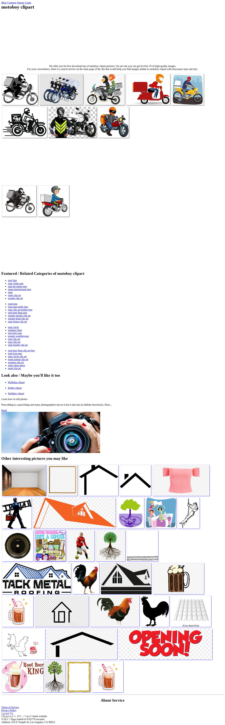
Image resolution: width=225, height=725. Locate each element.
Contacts (11, 2)
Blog (3, 2)
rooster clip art (15, 298)
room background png (19, 289)
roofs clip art (14, 368)
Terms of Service (10, 707)
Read (4, 410)
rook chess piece (16, 365)
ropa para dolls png (18, 306)
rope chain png (15, 283)
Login (28, 2)
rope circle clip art (17, 356)
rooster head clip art (18, 318)
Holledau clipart (16, 382)
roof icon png (15, 353)
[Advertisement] (112, 37)
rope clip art (14, 342)
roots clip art (14, 295)
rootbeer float (15, 330)
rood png (12, 303)
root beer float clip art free (21, 350)
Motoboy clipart (10, 100)
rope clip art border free (20, 309)
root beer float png (17, 312)
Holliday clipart (16, 393)
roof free (12, 280)
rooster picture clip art (19, 315)
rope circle (13, 327)
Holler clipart (15, 388)
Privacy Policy (8, 710)
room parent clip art (18, 359)
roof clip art (14, 339)
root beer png (15, 333)
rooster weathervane (18, 336)
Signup (20, 2)
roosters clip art (16, 362)
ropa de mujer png (17, 286)
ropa (10, 292)
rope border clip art (18, 345)
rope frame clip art (17, 321)
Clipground (16, 715)
